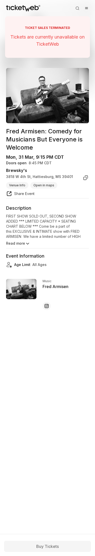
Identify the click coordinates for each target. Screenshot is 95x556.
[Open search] (77, 8)
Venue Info (17, 185)
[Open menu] (86, 8)
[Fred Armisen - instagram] (47, 306)
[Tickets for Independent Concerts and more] (23, 8)
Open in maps (43, 185)
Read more (15, 243)
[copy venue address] (85, 177)
